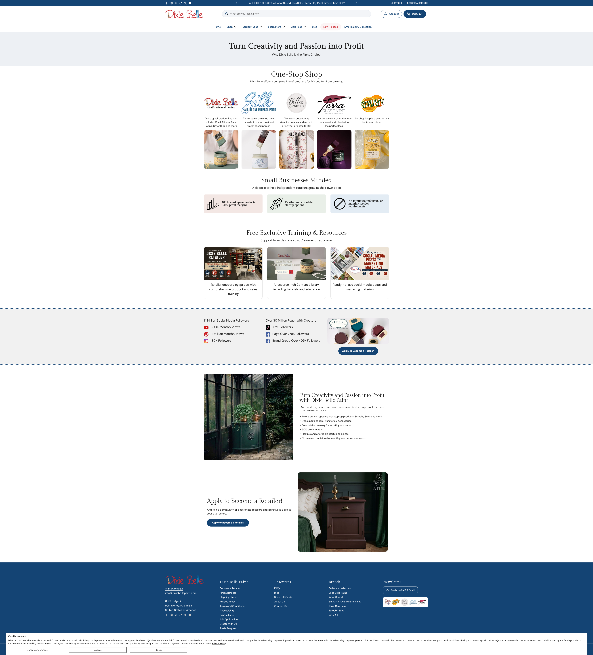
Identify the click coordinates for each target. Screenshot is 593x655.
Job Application (229, 619)
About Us (279, 601)
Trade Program (228, 628)
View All (333, 615)
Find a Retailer (228, 592)
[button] (415, 14)
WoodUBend (336, 597)
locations (397, 3)
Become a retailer (417, 3)
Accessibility (227, 610)
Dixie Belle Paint (338, 592)
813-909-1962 (174, 588)
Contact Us (280, 606)
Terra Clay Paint (338, 606)
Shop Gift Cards (283, 597)
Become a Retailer (230, 588)
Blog (276, 592)
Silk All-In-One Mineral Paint (345, 601)
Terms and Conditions (232, 606)
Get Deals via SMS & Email (400, 590)
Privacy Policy (219, 643)
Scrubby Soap (336, 610)
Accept (97, 650)
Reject (159, 650)
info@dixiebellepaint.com (180, 593)
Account (394, 13)
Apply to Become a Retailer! (358, 350)
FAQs (277, 588)
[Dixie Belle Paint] (184, 14)
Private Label (227, 615)
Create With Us (228, 623)
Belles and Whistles (340, 588)
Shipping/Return (229, 597)
